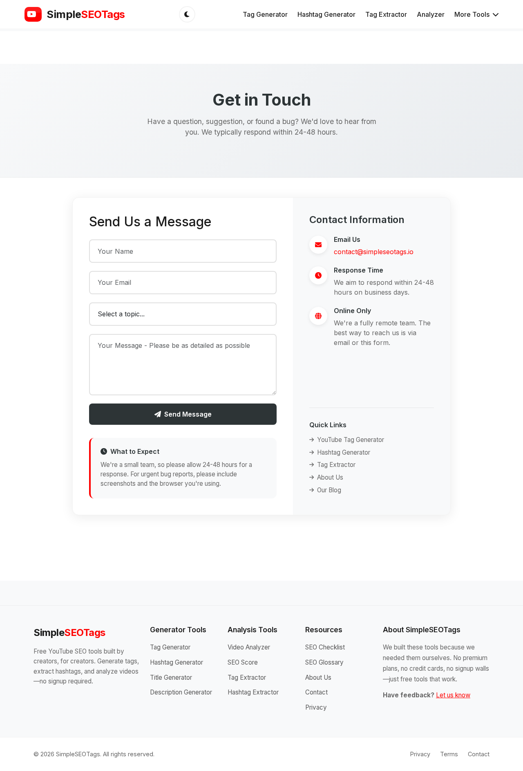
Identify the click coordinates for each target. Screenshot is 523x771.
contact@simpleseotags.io (373, 252)
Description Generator (181, 692)
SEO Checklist (325, 647)
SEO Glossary (324, 662)
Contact (316, 692)
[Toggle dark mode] (187, 14)
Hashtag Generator (326, 14)
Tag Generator (265, 14)
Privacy (316, 707)
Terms (449, 754)
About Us (330, 477)
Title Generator (171, 677)
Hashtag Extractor (253, 692)
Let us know (453, 695)
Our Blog (329, 490)
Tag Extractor (386, 14)
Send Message (188, 414)
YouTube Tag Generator (350, 440)
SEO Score (243, 662)
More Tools (472, 14)
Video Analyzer (249, 647)
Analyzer (431, 14)
